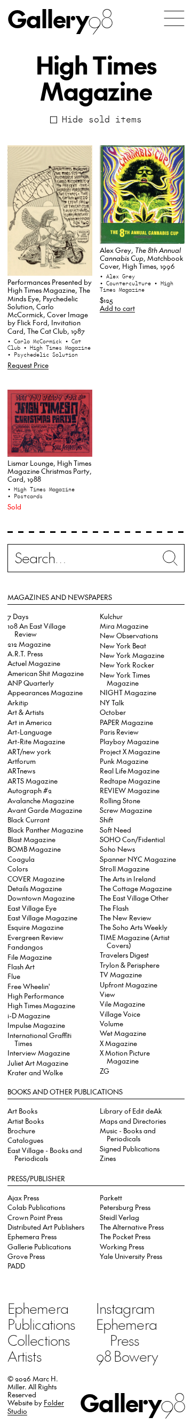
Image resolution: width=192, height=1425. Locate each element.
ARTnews (21, 770)
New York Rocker (127, 664)
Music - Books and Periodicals (128, 1134)
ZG (104, 1070)
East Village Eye (32, 907)
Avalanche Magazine (40, 800)
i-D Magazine (28, 1015)
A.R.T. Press (25, 653)
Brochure (21, 1130)
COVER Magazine (36, 878)
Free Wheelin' (28, 986)
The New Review (125, 917)
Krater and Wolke (35, 1072)
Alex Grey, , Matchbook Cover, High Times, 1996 (141, 258)
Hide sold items (102, 119)
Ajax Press (23, 1197)
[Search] (96, 560)
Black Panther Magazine (45, 829)
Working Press (122, 1246)
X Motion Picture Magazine (125, 1056)
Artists (24, 1355)
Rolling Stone (120, 800)
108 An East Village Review (36, 629)
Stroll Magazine (124, 868)
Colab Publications (36, 1207)
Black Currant (28, 819)
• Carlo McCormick (36, 341)
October (113, 711)
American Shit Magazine (45, 673)
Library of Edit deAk (131, 1110)
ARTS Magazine (32, 780)
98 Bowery (127, 1355)
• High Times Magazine (57, 347)
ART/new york (29, 751)
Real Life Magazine (129, 770)
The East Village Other (134, 897)
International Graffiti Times (39, 1039)
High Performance (35, 995)
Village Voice (120, 1013)
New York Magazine (132, 655)
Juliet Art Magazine (37, 1062)
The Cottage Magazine (136, 888)
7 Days (17, 616)
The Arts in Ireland (128, 878)
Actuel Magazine (33, 663)
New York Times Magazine (125, 678)
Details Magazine (34, 888)
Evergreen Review (35, 937)
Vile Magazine (122, 1003)
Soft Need (115, 829)
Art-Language (29, 731)
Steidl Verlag (119, 1217)
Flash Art (21, 966)
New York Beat (123, 645)
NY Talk (112, 702)
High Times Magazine (41, 1005)
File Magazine (29, 956)
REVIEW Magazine (129, 790)
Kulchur (111, 616)
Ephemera (37, 1307)
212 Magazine (29, 643)
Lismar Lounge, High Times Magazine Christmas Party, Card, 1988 (49, 471)
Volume (111, 1023)
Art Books (22, 1110)
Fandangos (25, 946)
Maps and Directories (133, 1120)
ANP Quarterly (30, 682)
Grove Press (26, 1256)
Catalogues (25, 1139)
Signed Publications (129, 1148)
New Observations (129, 635)
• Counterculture (127, 283)
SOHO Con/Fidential (132, 839)
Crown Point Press (34, 1217)
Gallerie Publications (39, 1246)
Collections (38, 1339)
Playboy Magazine (129, 741)
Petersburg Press (125, 1207)
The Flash (114, 907)
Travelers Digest (124, 954)
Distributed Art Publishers (45, 1226)
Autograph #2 (29, 790)
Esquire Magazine (35, 927)
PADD (16, 1265)
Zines (108, 1158)
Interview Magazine (38, 1052)
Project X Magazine (130, 751)
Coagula (21, 858)
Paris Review (119, 731)
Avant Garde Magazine (44, 809)
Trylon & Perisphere (129, 964)
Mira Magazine (124, 625)
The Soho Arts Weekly (133, 927)
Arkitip (17, 702)
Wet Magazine (123, 1032)
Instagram (125, 1307)
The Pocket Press (125, 1236)
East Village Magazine (42, 917)
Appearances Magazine (45, 692)
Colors (17, 868)
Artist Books (25, 1120)
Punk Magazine (124, 760)
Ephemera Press (32, 1236)
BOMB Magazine (34, 848)
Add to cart (117, 308)
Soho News (117, 848)
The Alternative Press (132, 1226)
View (107, 994)
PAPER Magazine (126, 722)
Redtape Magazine (130, 780)
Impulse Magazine (36, 1024)
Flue (13, 976)
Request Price (28, 364)
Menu (174, 18)
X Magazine (118, 1043)
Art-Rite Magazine (36, 741)
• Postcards (25, 496)
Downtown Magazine (41, 897)
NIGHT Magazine (128, 692)
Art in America (29, 722)
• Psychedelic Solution (42, 354)
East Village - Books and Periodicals (44, 1154)
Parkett (111, 1197)
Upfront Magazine (128, 984)
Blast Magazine (31, 839)
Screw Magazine (126, 809)
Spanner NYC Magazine (138, 858)
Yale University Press (131, 1256)
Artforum (21, 760)
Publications (41, 1323)
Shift (106, 819)
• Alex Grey (117, 276)
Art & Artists (25, 711)
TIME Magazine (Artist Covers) (135, 941)
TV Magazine (121, 974)
